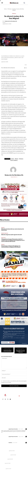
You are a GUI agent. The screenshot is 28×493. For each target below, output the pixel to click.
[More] (20, 27)
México (16, 158)
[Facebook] (8, 27)
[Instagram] (5, 399)
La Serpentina (4, 459)
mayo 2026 (4, 483)
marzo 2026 (4, 487)
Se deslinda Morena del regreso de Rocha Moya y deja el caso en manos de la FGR (14, 466)
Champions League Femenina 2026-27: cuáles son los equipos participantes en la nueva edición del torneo (12, 240)
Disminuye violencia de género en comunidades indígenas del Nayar (11, 246)
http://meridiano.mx (14, 176)
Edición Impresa (4, 233)
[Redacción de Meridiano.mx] (14, 170)
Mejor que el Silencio (5, 454)
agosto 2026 (4, 477)
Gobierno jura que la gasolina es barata (10, 449)
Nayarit (2, 227)
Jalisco (12, 158)
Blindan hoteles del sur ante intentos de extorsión (12, 229)
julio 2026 (4, 479)
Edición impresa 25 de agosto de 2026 (11, 234)
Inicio (5, 9)
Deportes (3, 237)
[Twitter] (11, 27)
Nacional (3, 468)
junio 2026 (4, 481)
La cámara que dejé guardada (8, 453)
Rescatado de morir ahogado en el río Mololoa (20, 351)
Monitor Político (5, 450)
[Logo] (14, 395)
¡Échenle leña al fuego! (6, 457)
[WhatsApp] (17, 27)
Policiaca (10, 9)
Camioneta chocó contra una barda (7, 351)
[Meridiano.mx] (14, 2)
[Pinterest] (14, 27)
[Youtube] (10, 399)
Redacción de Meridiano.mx (11, 21)
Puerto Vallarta (13, 160)
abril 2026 (4, 485)
